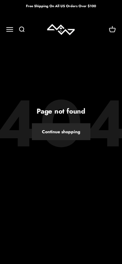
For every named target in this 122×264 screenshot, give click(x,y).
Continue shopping (61, 132)
